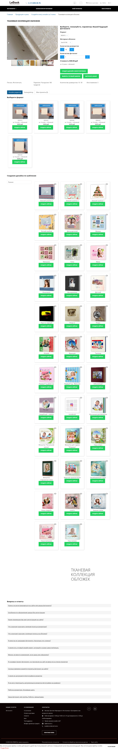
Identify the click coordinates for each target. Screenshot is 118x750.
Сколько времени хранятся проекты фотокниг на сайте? (28, 669)
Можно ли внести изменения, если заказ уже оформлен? (28, 655)
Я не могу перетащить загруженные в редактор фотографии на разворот (34, 683)
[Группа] (90, 708)
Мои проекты (106, 8)
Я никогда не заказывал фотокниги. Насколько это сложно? (29, 641)
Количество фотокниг (68, 53)
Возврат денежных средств (31, 723)
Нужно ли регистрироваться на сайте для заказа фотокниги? (30, 605)
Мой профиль (77, 8)
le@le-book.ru (48, 723)
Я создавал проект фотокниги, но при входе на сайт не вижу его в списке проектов (38, 662)
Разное (10, 182)
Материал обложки (67, 39)
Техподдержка (28, 721)
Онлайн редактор (15, 92)
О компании (27, 710)
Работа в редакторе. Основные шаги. (21, 690)
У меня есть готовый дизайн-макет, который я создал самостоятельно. (33, 648)
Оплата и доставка (29, 713)
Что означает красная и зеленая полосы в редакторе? (27, 627)
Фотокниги (11, 8)
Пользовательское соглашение (50, 742)
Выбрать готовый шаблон (71, 76)
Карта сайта (94, 742)
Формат (63, 32)
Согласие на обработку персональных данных (75, 742)
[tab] (15, 92)
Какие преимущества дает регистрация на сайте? (25, 620)
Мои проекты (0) (42, 92)
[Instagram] (75, 3)
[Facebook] (81, 3)
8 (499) (34, 3)
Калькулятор (28, 92)
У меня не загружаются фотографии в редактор (25, 676)
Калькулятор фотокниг (44, 8)
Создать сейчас (19, 127)
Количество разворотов (69, 46)
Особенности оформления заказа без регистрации (26, 613)
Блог (25, 718)
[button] (56, 27)
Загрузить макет (91, 76)
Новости (26, 716)
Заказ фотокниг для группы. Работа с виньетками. (26, 697)
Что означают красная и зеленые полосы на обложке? (27, 634)
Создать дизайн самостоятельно (74, 71)
